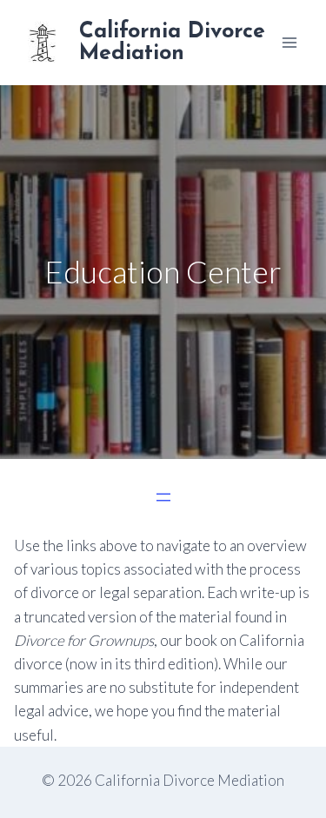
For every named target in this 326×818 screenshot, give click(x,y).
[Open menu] (289, 42)
